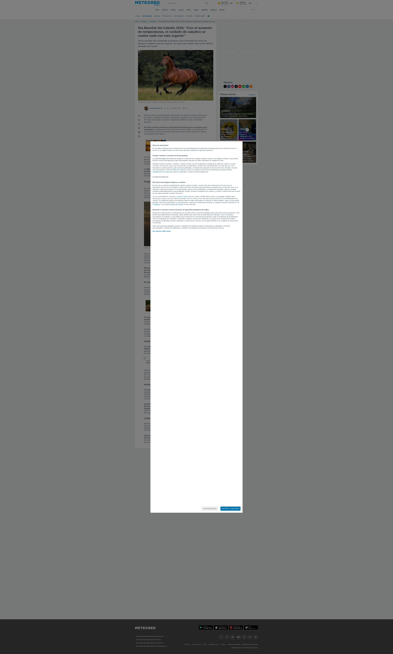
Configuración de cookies (161, 172)
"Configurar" (156, 204)
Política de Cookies (178, 170)
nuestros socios (182, 196)
